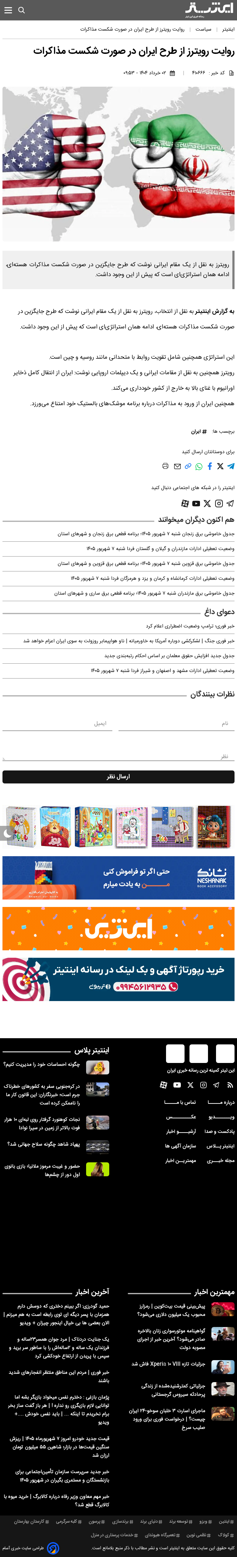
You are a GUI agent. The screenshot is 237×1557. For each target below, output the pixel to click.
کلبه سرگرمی (66, 1521)
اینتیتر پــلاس (220, 1146)
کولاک (223, 1535)
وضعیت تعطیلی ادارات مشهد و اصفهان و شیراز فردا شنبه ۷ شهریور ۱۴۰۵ (163, 671)
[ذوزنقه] (118, 826)
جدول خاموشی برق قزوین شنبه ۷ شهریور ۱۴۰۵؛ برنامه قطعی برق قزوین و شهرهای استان (146, 564)
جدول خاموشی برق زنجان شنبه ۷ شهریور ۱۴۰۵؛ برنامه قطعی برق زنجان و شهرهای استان (146, 534)
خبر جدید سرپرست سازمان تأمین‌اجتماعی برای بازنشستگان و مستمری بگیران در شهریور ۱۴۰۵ (62, 1476)
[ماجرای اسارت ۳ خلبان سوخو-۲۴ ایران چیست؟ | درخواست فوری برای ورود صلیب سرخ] (223, 1414)
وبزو (203, 1521)
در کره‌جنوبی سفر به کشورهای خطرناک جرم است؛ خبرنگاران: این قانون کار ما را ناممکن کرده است (42, 1095)
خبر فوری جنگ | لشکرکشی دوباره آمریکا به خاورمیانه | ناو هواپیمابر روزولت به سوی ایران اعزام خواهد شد (129, 641)
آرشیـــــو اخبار (181, 1132)
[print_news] (165, 467)
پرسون (94, 1521)
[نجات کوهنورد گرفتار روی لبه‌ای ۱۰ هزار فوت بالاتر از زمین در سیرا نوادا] (97, 1123)
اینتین (224, 1521)
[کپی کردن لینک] (188, 468)
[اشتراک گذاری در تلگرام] (231, 469)
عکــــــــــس (181, 1117)
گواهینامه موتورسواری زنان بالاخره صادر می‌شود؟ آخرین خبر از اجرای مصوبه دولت (171, 1339)
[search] (21, 10)
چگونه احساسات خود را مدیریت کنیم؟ (41, 1064)
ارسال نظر (118, 777)
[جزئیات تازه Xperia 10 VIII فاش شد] (223, 1367)
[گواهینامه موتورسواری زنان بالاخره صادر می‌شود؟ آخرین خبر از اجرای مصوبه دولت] (223, 1334)
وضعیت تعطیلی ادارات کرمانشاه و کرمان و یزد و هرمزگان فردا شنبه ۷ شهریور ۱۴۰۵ (153, 579)
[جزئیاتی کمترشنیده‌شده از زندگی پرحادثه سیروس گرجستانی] (223, 1389)
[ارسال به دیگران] (177, 469)
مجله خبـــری (221, 1161)
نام (225, 724)
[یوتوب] (196, 504)
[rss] (230, 1086)
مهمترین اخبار (215, 1292)
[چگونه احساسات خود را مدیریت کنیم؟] (97, 1067)
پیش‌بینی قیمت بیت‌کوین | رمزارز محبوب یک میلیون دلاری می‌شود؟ (171, 1310)
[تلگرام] (230, 503)
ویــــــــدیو (222, 1117)
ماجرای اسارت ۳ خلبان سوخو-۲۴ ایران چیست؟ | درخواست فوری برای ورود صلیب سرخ (167, 1419)
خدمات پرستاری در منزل (112, 1535)
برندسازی (120, 1521)
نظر (224, 757)
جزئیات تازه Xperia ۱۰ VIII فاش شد (168, 1364)
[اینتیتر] (209, 10)
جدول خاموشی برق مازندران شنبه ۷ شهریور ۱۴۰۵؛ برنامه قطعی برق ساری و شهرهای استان (144, 593)
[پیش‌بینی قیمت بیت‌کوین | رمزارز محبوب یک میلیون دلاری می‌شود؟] (223, 1309)
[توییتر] (207, 503)
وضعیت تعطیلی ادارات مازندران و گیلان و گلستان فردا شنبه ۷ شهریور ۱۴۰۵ (160, 549)
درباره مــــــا (221, 1103)
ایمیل (100, 724)
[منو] (8, 10)
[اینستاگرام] (219, 503)
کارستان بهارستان (29, 1521)
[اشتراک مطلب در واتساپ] (199, 470)
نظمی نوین (196, 1535)
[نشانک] (118, 878)
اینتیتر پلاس (91, 1050)
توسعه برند (178, 1521)
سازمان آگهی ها (180, 1146)
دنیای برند (149, 1521)
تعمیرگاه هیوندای (160, 1535)
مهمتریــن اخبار (180, 1161)
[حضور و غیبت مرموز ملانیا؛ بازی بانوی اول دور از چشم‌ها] (97, 1169)
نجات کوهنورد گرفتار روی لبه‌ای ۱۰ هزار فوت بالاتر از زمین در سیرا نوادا (42, 1124)
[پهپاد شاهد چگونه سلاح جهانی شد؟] (97, 1147)
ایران (196, 431)
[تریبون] (118, 979)
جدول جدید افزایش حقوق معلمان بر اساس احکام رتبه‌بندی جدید (169, 656)
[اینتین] (118, 928)
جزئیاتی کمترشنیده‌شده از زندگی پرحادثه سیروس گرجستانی (173, 1390)
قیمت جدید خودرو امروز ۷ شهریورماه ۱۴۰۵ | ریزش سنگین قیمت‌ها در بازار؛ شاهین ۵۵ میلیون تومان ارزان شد (59, 1447)
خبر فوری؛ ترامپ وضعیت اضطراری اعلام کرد (190, 626)
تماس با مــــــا (180, 1103)
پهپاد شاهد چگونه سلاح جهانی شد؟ (43, 1144)
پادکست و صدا (220, 1132)
